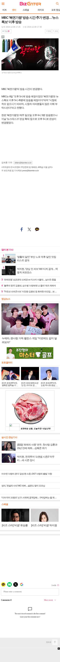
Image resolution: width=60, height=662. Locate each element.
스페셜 (26, 10)
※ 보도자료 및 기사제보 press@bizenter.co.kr (20, 170)
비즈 (4, 10)
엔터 (14, 10)
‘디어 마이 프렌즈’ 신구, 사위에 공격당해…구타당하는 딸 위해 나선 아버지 (30, 497)
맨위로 (48, 642)
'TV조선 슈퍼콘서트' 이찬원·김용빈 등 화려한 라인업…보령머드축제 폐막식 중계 (30, 291)
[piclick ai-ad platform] (16, 39)
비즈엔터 (30, 4)
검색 (57, 2)
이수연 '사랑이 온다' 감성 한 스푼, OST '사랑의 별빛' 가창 (26, 474)
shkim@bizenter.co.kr (23, 162)
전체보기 (4, 3)
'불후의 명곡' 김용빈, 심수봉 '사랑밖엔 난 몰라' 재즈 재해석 (28, 285)
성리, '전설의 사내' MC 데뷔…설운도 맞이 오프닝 (23, 485)
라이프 (41, 10)
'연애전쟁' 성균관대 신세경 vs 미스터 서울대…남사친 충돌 (28, 279)
